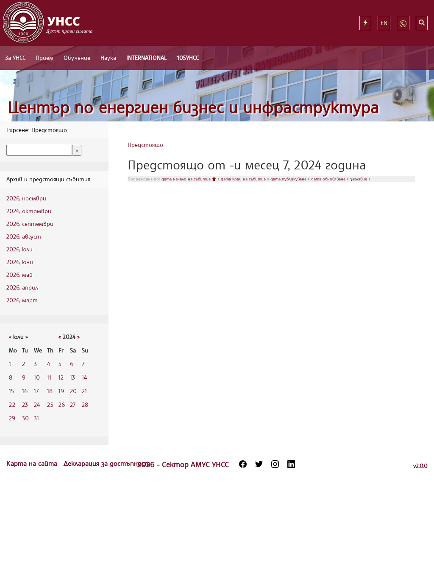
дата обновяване (329, 178)
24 (37, 404)
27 (72, 404)
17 (36, 390)
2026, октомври (28, 210)
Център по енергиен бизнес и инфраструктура (193, 106)
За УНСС (15, 57)
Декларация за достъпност (107, 463)
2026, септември (29, 223)
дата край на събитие (244, 178)
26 (61, 404)
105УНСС (188, 57)
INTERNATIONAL (146, 57)
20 (73, 390)
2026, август (23, 236)
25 (50, 404)
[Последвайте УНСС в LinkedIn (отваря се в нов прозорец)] (291, 464)
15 (11, 390)
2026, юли (19, 249)
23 (25, 404)
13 (72, 377)
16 (25, 390)
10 (37, 377)
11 (49, 377)
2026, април (22, 287)
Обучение (77, 57)
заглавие (359, 178)
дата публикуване (289, 178)
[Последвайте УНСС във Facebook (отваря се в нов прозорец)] (242, 464)
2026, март (22, 300)
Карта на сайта (32, 463)
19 (61, 390)
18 (50, 390)
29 (12, 418)
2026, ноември (26, 198)
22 (12, 404)
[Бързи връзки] (365, 23)
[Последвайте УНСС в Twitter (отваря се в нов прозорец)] (258, 464)
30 (25, 418)
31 (36, 418)
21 (84, 390)
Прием (44, 57)
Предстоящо (145, 144)
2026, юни (19, 261)
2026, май (19, 274)
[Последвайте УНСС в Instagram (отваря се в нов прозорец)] (275, 464)
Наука (108, 57)
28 (85, 404)
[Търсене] (422, 23)
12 (61, 377)
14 (84, 377)
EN (384, 22)
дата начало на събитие (186, 178)
